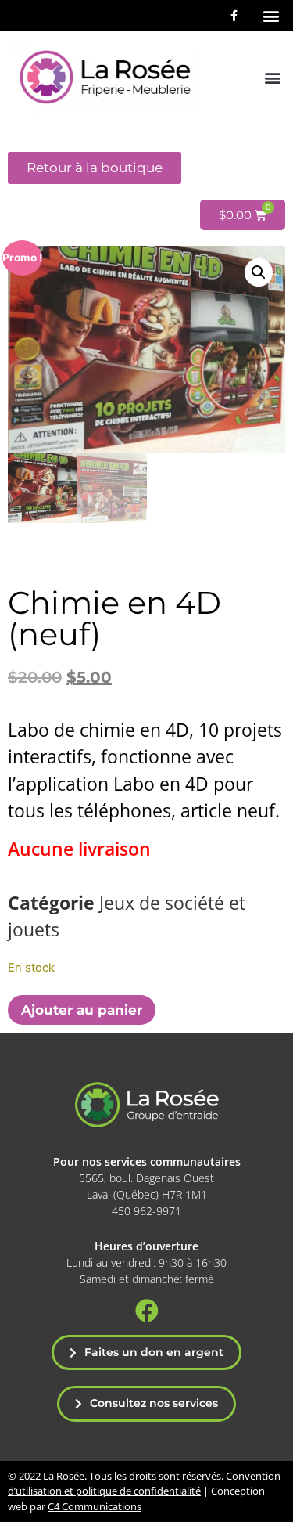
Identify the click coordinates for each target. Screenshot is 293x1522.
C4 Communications (94, 1506)
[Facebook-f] (234, 15)
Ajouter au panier (81, 1010)
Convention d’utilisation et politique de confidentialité (144, 1484)
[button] (271, 15)
